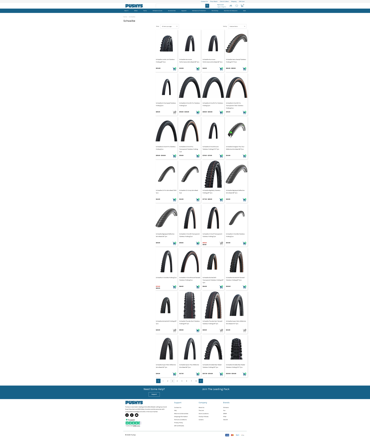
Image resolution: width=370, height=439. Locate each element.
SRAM (225, 413)
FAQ (175, 410)
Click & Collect (224, 1)
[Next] (201, 381)
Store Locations (204, 413)
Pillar (224, 416)
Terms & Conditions (180, 419)
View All (225, 419)
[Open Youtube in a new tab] (136, 415)
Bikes (136, 10)
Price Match (213, 1)
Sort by (225, 26)
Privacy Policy (178, 422)
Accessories (172, 10)
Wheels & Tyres (157, 10)
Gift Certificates (179, 426)
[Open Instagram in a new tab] (127, 415)
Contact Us (204, 1)
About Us (201, 407)
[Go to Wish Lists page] (236, 5)
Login (218, 7)
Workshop (215, 10)
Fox (224, 410)
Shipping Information (181, 416)
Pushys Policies (204, 416)
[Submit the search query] (207, 6)
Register (224, 7)
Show (157, 26)
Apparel (183, 10)
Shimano (226, 407)
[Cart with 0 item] (242, 5)
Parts (145, 10)
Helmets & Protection (199, 10)
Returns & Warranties (181, 413)
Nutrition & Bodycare (230, 10)
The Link (201, 410)
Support (154, 394)
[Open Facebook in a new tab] (131, 415)
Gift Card (241, 1)
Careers (201, 419)
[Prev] (158, 381)
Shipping (233, 1)
